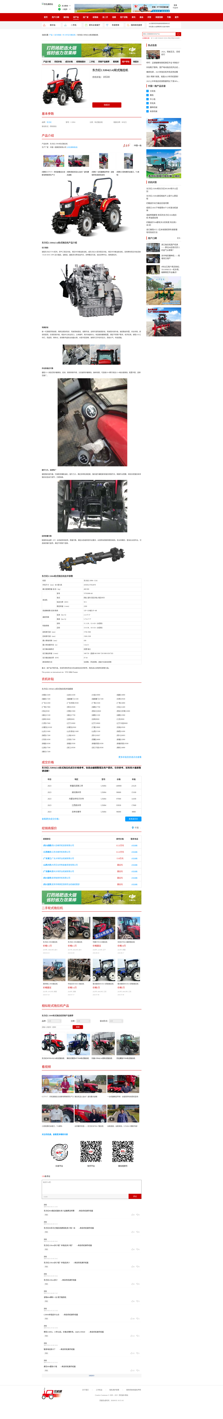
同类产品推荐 (103, 62)
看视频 (116, 62)
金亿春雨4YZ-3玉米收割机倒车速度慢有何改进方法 (161, 231)
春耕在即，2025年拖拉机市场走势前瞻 (162, 72)
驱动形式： (104, 1021)
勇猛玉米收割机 (176, 38)
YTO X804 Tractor (71, 672)
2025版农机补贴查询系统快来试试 (159, 23)
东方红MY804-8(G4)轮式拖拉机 (53, 1058)
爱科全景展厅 (94, 25)
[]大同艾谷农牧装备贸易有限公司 (60, 865)
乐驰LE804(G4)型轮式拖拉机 (102, 1058)
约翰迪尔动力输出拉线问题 (157, 203)
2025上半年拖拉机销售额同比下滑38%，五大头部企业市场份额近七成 (175, 81)
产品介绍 (47, 62)
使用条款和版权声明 (133, 1390)
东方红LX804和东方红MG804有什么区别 (162, 190)
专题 (169, 17)
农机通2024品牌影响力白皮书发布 (159, 27)
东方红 (49, 122)
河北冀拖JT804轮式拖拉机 (125, 1058)
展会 (141, 17)
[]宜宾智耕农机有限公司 (56, 878)
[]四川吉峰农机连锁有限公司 (58, 845)
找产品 (76, 17)
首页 (46, 17)
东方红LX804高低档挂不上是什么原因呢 (162, 197)
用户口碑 (55, 17)
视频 (114, 17)
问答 (149, 17)
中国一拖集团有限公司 (58, 147)
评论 (135, 1196)
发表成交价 (133, 819)
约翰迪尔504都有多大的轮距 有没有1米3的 (161, 223)
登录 (175, 5)
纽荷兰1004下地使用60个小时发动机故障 (162, 209)
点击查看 (134, 845)
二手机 (73, 25)
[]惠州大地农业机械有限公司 (58, 871)
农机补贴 (58, 62)
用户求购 (124, 17)
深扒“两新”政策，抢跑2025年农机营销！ (163, 77)
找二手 (105, 17)
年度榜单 (115, 25)
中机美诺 (160, 38)
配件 (177, 17)
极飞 (152, 38)
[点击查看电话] (72, 147)
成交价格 (69, 62)
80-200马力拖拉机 (69, 35)
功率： (73, 1021)
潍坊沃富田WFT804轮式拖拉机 (78, 1058)
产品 (51, 35)
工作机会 (99, 1390)
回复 (46, 1215)
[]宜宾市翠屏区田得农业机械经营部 (61, 884)
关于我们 (85, 1390)
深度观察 (159, 17)
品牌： (44, 1021)
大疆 (155, 38)
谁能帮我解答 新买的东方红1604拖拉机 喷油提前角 (161, 216)
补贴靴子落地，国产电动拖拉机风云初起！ (164, 67)
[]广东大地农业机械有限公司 (58, 858)
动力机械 (57, 35)
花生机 (165, 38)
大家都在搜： (146, 38)
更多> (179, 238)
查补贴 (66, 17)
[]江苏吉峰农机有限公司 (56, 852)
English (175, 8)
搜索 (78, 1027)
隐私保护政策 (114, 1390)
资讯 (133, 17)
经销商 (95, 17)
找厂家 (86, 17)
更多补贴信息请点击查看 (129, 757)
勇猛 (169, 38)
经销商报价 (81, 62)
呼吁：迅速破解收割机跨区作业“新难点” (163, 63)
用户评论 (126, 62)
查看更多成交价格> (51, 819)
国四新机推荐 (136, 25)
